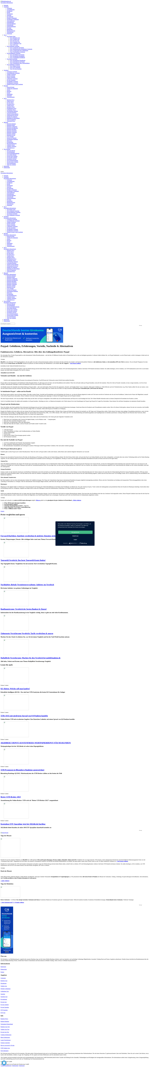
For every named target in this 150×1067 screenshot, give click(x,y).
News (5, 247)
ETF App (3, 1012)
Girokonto (3, 978)
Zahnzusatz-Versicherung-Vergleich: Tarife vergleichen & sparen (27, 633)
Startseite (6, 175)
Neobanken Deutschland (7, 1024)
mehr (75, 539)
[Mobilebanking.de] (6, 1)
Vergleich (6, 216)
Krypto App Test (5, 1032)
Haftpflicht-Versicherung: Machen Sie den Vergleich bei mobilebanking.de (30, 658)
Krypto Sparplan (5, 1007)
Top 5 (5, 206)
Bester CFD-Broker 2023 (11, 797)
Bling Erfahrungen (5, 1037)
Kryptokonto (4, 999)
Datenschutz (7, 321)
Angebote (6, 177)
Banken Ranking (5, 1021)
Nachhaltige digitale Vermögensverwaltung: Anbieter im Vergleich (27, 585)
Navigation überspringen (7, 2)
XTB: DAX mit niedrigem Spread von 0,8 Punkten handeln (24, 716)
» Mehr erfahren (76, 500)
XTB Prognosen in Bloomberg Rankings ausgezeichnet (22, 770)
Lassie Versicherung (6, 1040)
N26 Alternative (5, 1050)
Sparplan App (4, 996)
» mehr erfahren (5, 880)
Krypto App (4, 1002)
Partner (2, 972)
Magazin (6, 273)
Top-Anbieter (7, 301)
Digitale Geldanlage (5, 988)
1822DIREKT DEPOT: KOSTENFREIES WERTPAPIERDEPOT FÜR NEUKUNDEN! (36, 743)
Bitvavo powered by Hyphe (7, 1045)
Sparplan (3, 994)
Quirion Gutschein (5, 1042)
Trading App (4, 986)
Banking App (4, 980)
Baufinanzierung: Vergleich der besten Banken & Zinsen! (24, 609)
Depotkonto (3, 983)
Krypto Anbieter (5, 1004)
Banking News (4, 1018)
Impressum (6, 319)
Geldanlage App (5, 991)
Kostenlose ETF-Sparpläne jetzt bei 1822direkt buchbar (23, 824)
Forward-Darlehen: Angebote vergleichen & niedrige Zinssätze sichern (29, 536)
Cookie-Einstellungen (6, 1065)
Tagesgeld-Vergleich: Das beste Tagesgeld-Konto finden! (23, 560)
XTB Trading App (5, 1048)
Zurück (2, 511)
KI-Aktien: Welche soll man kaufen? (15, 689)
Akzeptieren (75, 532)
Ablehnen (75, 536)
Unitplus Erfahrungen (6, 1034)
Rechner (6, 233)
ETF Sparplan (4, 1010)
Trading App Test (5, 1029)
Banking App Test (5, 1026)
